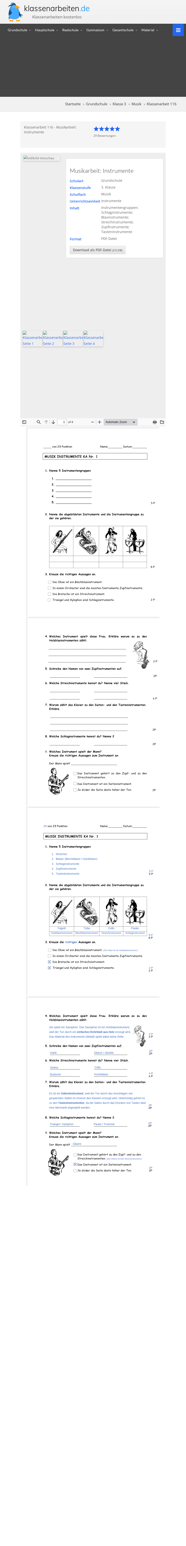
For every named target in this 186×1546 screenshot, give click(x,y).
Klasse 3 (119, 103)
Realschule (70, 30)
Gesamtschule (122, 30)
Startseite (73, 103)
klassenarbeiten (57, 8)
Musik (136, 103)
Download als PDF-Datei (97, 250)
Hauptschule (44, 30)
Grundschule (17, 30)
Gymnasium (95, 30)
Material (147, 30)
